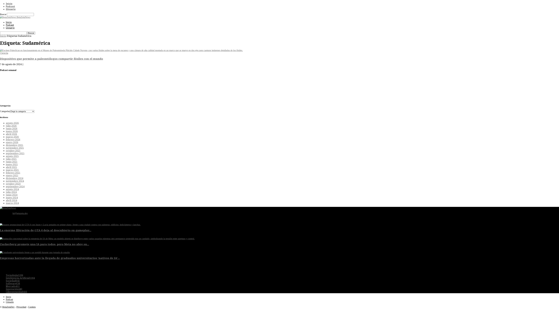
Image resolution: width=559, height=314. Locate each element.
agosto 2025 (12, 156)
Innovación (14, 289)
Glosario (11, 9)
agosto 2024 (12, 189)
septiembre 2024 (15, 186)
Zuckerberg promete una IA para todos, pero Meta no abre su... (44, 244)
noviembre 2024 (15, 181)
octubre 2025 (13, 150)
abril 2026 (11, 134)
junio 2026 (11, 128)
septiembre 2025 (15, 153)
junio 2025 (11, 161)
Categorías (5, 111)
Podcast (10, 6)
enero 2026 (12, 142)
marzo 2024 (12, 203)
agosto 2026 (12, 123)
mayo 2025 (12, 164)
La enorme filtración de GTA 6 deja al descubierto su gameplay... (45, 230)
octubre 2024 (13, 183)
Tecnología (14, 275)
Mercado (13, 286)
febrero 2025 (13, 172)
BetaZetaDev (8, 307)
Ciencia (4, 53)
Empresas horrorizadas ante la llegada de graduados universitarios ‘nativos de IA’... (60, 258)
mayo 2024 (12, 197)
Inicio (9, 3)
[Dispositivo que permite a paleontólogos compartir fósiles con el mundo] (121, 50)
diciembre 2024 (14, 178)
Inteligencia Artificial (20, 278)
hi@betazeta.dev (20, 213)
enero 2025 (12, 175)
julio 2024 (11, 192)
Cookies (32, 307)
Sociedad (13, 280)
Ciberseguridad (16, 291)
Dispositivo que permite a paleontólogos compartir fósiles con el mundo (51, 58)
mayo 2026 (12, 131)
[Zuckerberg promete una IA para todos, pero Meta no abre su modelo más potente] (97, 238)
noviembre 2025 (15, 148)
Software (13, 283)
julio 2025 (11, 159)
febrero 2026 (13, 139)
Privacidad (21, 307)
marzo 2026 (12, 136)
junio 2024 (11, 194)
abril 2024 (11, 200)
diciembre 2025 (14, 145)
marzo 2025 (12, 170)
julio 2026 (11, 125)
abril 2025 (11, 167)
